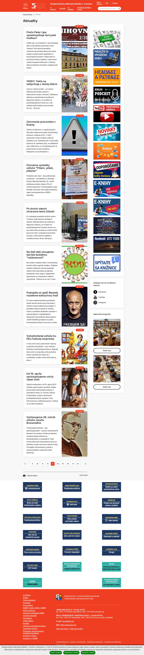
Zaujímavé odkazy (30, 628)
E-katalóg (70, 8)
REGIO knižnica (29, 610)
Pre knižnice (28, 605)
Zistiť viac (107, 351)
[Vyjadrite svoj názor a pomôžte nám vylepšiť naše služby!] (106, 151)
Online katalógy (29, 600)
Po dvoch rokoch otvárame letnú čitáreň (40, 210)
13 (53, 464)
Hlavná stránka (27, 14)
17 (73, 464)
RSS (107, 3)
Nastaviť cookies (88, 653)
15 (63, 464)
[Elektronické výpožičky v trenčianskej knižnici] (106, 188)
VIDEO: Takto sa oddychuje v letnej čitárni (41, 83)
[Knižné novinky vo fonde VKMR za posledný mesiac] (106, 132)
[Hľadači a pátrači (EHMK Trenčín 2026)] (106, 76)
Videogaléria (28, 621)
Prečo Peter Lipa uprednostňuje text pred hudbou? (41, 35)
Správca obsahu (61, 644)
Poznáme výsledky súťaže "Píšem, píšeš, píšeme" (40, 168)
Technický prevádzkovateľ (112, 642)
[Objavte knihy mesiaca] (106, 169)
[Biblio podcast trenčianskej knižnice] (106, 95)
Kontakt (62, 8)
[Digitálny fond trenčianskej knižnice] (106, 225)
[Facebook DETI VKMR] (106, 244)
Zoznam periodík (29, 616)
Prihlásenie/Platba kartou (84, 8)
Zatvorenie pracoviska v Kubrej (41, 123)
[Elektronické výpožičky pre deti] (106, 207)
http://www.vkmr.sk (68, 625)
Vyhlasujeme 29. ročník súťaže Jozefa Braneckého (40, 420)
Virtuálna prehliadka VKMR (33, 613)
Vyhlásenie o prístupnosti (95, 642)
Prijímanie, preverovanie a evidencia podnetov (33, 632)
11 (42, 464)
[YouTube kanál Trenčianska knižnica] (106, 113)
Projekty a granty (29, 636)
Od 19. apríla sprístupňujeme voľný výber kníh (39, 376)
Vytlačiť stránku (32, 475)
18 (78, 464)
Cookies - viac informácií (77, 642)
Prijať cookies (56, 653)
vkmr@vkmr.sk (68, 621)
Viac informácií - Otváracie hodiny (69, 629)
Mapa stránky (99, 3)
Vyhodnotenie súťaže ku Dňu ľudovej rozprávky (41, 337)
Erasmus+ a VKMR (30, 638)
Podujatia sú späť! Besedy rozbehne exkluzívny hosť (42, 294)
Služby (25, 598)
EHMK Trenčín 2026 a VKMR (34, 608)
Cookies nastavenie (62, 642)
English (115, 3)
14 (58, 464)
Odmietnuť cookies (71, 653)
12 (47, 464)
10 (37, 464)
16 (68, 464)
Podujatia (26, 603)
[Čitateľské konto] (106, 58)
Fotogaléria (27, 618)
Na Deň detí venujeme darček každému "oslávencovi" (40, 254)
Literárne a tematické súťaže (34, 626)
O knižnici (53, 8)
